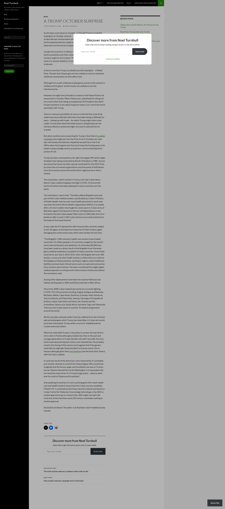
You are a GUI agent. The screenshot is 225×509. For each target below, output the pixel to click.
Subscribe (139, 51)
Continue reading (112, 59)
